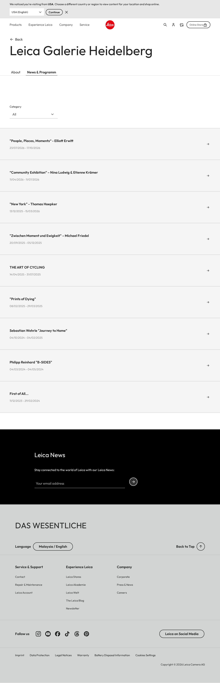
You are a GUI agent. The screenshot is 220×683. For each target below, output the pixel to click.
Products (16, 25)
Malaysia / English (53, 546)
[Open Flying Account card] (173, 25)
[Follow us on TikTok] (67, 633)
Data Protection (40, 655)
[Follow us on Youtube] (48, 633)
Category (15, 106)
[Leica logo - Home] (110, 24)
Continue (54, 12)
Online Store (196, 24)
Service (85, 25)
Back (19, 39)
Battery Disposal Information (112, 655)
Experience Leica (40, 25)
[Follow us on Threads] (76, 633)
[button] (201, 546)
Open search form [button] (165, 25)
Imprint (19, 655)
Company (66, 25)
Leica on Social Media (182, 634)
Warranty (83, 655)
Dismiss (66, 12)
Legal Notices (63, 655)
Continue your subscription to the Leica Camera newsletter (133, 482)
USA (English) (20, 12)
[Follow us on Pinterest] (86, 633)
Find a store (181, 25)
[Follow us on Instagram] (38, 633)
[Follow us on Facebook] (57, 633)
